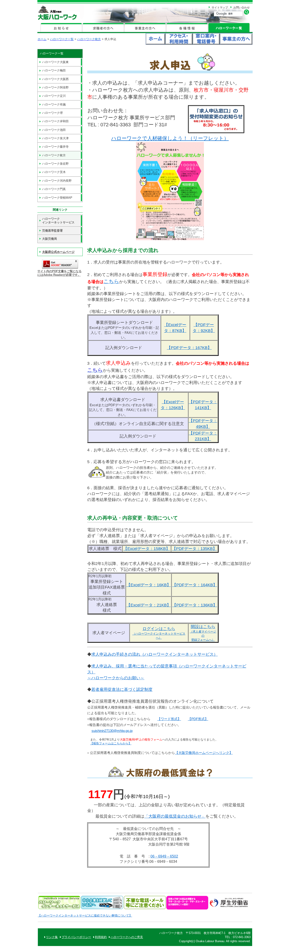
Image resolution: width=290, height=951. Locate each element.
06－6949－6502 (164, 856)
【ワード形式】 (169, 719)
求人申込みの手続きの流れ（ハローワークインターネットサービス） (154, 654)
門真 (54, 189)
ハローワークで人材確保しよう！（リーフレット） (170, 138)
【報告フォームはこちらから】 (110, 743)
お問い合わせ (241, 7)
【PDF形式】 (198, 719)
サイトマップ (220, 7)
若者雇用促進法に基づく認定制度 (121, 689)
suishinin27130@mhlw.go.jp (112, 731)
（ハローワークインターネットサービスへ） (158, 633)
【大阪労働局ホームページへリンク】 (204, 753)
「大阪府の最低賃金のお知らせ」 (174, 816)
